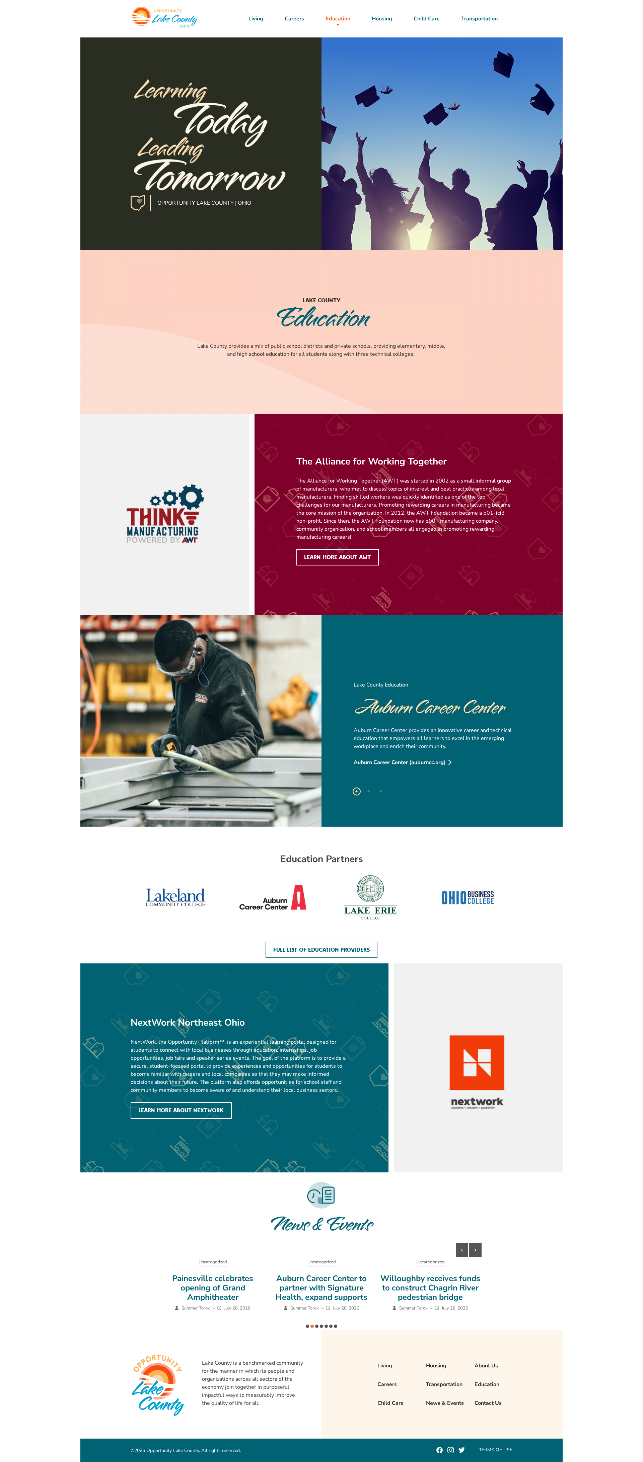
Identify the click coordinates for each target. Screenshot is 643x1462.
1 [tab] (357, 792)
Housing (382, 18)
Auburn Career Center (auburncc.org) (400, 762)
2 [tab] (369, 792)
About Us (486, 1365)
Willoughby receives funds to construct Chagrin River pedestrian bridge (430, 1287)
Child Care (427, 18)
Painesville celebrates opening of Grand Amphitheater (212, 1287)
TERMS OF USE (495, 1450)
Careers (294, 18)
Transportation (479, 18)
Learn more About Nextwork (181, 1110)
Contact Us (488, 1403)
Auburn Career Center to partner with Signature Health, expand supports (321, 1287)
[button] (307, 1326)
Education (338, 18)
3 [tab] (381, 792)
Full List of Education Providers (321, 950)
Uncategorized (213, 1262)
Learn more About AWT (337, 557)
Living (255, 18)
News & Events (445, 1403)
